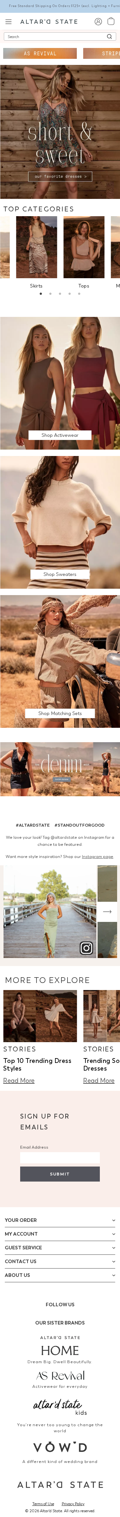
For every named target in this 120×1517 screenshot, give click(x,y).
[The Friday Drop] (60, 383)
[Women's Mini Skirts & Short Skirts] (36, 247)
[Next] (107, 912)
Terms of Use (43, 1504)
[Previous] (13, 912)
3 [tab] (60, 294)
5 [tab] (79, 294)
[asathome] (60, 1345)
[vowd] (60, 1447)
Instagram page (97, 856)
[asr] (60, 1375)
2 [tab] (50, 294)
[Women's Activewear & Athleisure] (40, 53)
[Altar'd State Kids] (60, 1406)
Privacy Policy (73, 1504)
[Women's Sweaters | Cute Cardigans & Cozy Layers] (60, 522)
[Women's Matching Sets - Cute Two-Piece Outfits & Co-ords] (60, 661)
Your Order (21, 1220)
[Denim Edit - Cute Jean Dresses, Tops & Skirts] (60, 770)
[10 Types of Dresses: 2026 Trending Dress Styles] (40, 1016)
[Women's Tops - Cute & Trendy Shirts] (83, 247)
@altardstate (64, 837)
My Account (21, 1234)
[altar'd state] (49, 21)
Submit (60, 1174)
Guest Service (23, 1248)
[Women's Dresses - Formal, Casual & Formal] (60, 131)
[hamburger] (8, 21)
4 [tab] (70, 294)
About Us (17, 1275)
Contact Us (20, 1261)
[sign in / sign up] (98, 21)
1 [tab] (41, 294)
